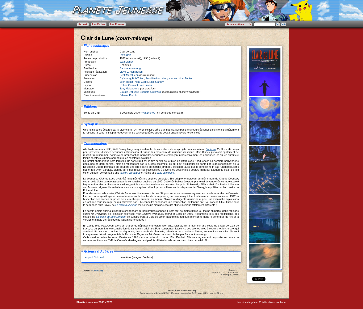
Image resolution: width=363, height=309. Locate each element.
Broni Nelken (153, 78)
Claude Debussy (129, 91)
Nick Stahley (156, 81)
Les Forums (117, 24)
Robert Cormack (129, 85)
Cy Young (125, 78)
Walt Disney (126, 61)
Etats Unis (125, 55)
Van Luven (146, 85)
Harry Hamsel (170, 78)
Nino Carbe (141, 81)
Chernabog (97, 271)
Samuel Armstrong (130, 68)
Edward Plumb (128, 95)
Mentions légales (247, 302)
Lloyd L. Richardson (131, 71)
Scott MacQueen (129, 75)
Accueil (82, 24)
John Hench (127, 81)
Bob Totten (138, 78)
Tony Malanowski (129, 88)
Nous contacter (278, 302)
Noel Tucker (186, 78)
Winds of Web (245, 305)
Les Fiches (98, 24)
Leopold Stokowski (151, 91)
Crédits (263, 302)
